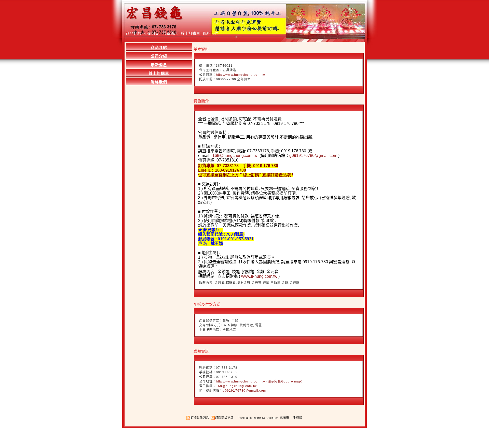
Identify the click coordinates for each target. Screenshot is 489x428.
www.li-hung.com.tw (259, 276)
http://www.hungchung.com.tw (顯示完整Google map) (259, 381)
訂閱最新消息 (200, 417)
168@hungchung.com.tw (234, 155)
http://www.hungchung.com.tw (240, 75)
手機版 (297, 417)
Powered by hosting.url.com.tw (258, 418)
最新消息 (170, 33)
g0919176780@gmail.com (313, 155)
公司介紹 (151, 33)
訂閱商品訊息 (224, 417)
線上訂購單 (190, 33)
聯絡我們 (210, 33)
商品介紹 (133, 33)
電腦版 (284, 417)
